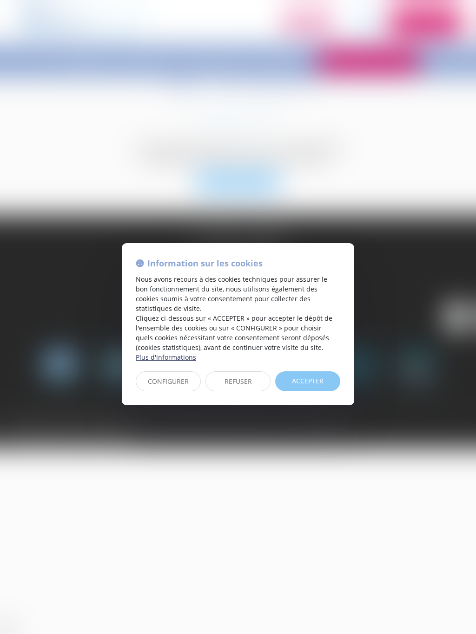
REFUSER (238, 381)
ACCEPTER (308, 380)
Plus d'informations (166, 357)
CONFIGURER (168, 381)
